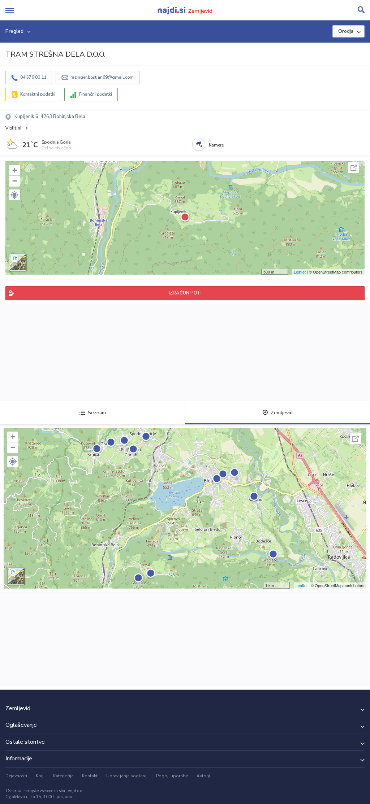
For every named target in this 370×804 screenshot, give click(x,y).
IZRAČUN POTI (185, 293)
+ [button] (14, 170)
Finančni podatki (95, 94)
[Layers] (18, 262)
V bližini (13, 128)
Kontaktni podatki (37, 94)
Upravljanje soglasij (126, 776)
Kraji (40, 776)
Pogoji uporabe (172, 776)
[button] (14, 194)
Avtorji (203, 776)
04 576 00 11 (33, 77)
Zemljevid (282, 412)
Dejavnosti (16, 776)
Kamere (216, 145)
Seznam (97, 412)
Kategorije (63, 776)
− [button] (14, 180)
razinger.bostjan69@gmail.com (102, 77)
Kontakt (90, 776)
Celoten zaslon (353, 167)
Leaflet (300, 272)
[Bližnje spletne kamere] (198, 144)
